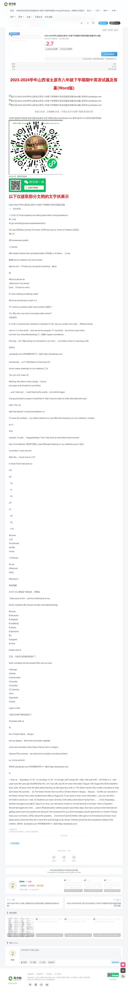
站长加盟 (48, 16)
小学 (97, 10)
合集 (28, 16)
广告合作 (49, 974)
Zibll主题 (61, 977)
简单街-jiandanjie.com (47, 977)
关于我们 (58, 974)
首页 (12, 10)
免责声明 (39, 974)
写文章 (104, 23)
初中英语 (16, 843)
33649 (24, 885)
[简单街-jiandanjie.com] (10, 4)
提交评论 (115, 962)
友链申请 (30, 974)
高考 (20, 16)
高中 (12, 16)
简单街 (22, 881)
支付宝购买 (110, 54)
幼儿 (89, 10)
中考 (114, 10)
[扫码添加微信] (123, 976)
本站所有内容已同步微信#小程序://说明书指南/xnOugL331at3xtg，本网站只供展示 (50, 10)
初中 (105, 10)
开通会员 (38, 16)
